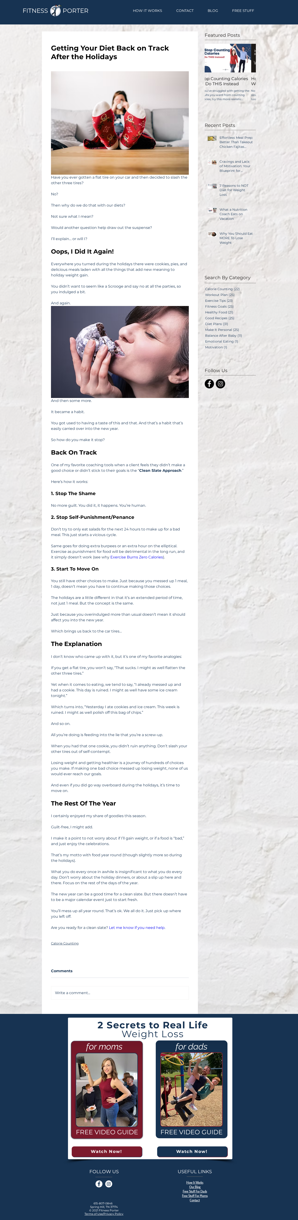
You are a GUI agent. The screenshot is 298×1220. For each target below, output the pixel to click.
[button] (253, 543)
